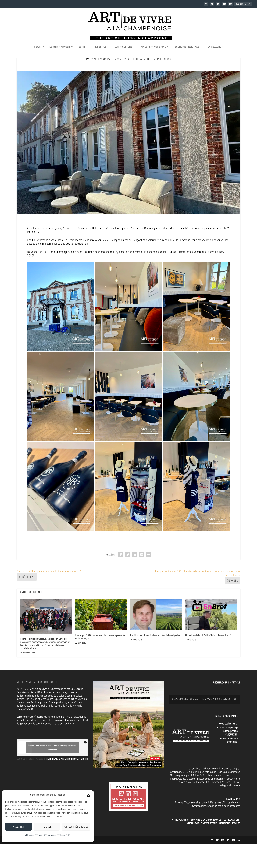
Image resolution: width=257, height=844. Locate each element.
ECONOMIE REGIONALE (187, 47)
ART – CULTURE (123, 47)
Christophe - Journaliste (112, 59)
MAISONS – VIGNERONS (153, 47)
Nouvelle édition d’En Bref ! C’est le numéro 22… (209, 635)
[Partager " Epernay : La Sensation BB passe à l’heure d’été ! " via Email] (141, 554)
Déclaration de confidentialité (57, 834)
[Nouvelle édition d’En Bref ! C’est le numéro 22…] (211, 614)
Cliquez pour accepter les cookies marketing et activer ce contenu (52, 747)
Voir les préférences (76, 826)
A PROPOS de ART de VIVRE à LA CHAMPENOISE (196, 819)
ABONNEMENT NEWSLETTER (202, 823)
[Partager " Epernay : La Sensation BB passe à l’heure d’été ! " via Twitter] (127, 554)
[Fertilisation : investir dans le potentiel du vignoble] (156, 614)
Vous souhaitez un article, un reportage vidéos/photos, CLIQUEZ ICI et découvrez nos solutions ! (227, 732)
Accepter (18, 826)
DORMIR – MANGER (59, 47)
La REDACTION (232, 819)
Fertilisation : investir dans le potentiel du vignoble (155, 635)
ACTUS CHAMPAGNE (139, 59)
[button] (88, 795)
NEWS (37, 47)
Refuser (47, 826)
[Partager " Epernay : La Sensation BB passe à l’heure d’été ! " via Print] (148, 554)
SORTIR (82, 47)
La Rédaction (215, 47)
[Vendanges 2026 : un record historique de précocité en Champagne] (101, 614)
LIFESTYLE (100, 47)
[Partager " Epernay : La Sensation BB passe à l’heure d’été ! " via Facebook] (120, 554)
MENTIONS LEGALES (229, 823)
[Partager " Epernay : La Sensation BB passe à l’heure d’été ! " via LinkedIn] (134, 554)
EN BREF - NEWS (161, 59)
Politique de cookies (33, 834)
